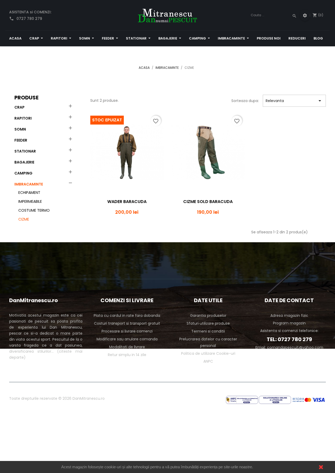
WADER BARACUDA (127, 201)
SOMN (20, 129)
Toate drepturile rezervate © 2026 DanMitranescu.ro (57, 398)
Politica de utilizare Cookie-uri (208, 353)
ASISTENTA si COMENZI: (30, 15)
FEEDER (20, 140)
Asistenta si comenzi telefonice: (289, 330)
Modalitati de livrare (127, 347)
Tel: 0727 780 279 (289, 339)
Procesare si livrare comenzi (127, 331)
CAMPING (23, 173)
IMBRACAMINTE (28, 184)
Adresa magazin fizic (289, 315)
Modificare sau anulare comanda (127, 339)
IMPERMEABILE (30, 201)
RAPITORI (23, 118)
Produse (26, 97)
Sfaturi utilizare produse (208, 323)
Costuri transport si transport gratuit (127, 323)
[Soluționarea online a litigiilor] (275, 399)
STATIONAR (25, 151)
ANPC (208, 361)
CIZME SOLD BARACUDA (208, 201)
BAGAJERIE (24, 162)
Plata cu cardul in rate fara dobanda (127, 315)
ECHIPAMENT (29, 192)
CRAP (19, 107)
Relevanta (294, 101)
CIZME (23, 219)
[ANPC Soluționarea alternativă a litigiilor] (242, 399)
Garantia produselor (208, 315)
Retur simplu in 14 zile (127, 354)
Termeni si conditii (208, 331)
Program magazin (289, 323)
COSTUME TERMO (34, 210)
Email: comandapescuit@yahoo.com (289, 347)
